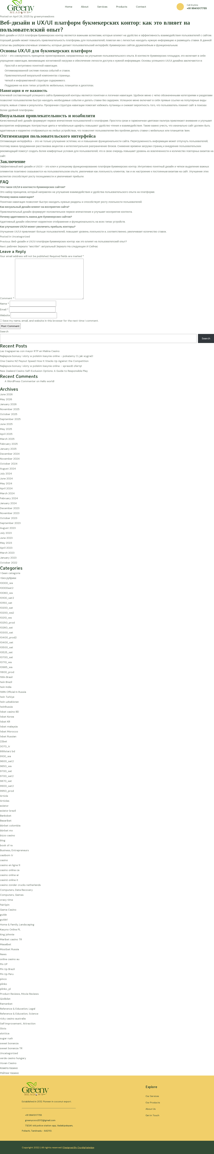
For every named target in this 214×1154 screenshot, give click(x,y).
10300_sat (6, 632)
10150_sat (6, 603)
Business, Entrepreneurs (14, 850)
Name (4, 303)
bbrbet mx (6, 830)
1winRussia (6, 707)
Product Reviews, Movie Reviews (19, 994)
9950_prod (7, 791)
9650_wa (6, 766)
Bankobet (5, 815)
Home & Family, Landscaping (17, 924)
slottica (4, 1033)
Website (5, 315)
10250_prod (7, 622)
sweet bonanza (9, 1043)
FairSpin (4, 905)
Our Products (153, 1102)
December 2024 (10, 454)
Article (4, 796)
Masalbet (5, 944)
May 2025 (6, 429)
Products (121, 6)
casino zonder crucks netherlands (20, 885)
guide (3, 914)
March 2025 (7, 439)
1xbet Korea (7, 716)
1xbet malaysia (9, 726)
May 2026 (6, 399)
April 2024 (6, 488)
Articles (4, 801)
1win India (5, 687)
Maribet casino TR (11, 939)
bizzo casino (7, 835)
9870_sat (6, 781)
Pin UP (3, 964)
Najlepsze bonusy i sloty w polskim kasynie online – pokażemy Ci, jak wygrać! (46, 356)
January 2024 (8, 503)
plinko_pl (5, 989)
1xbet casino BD (9, 711)
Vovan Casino (8, 1063)
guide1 (4, 919)
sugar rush (6, 1038)
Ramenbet (6, 1004)
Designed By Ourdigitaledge (78, 1147)
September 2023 (10, 523)
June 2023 (6, 538)
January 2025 (8, 449)
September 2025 (10, 419)
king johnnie (7, 934)
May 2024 (6, 483)
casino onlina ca (9, 870)
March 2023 (7, 553)
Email (4, 309)
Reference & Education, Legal (17, 1008)
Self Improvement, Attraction (18, 1023)
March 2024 (7, 493)
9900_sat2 (7, 786)
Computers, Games (12, 895)
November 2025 (10, 409)
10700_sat (6, 657)
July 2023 (6, 533)
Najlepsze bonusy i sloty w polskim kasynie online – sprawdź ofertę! (41, 366)
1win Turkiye (7, 697)
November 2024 (10, 458)
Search (4, 331)
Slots (3, 1028)
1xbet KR (5, 721)
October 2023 (8, 518)
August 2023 (8, 528)
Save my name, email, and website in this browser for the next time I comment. (50, 320)
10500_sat (6, 647)
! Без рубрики (8, 578)
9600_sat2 (7, 761)
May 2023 (6, 543)
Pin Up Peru (7, 974)
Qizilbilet (5, 999)
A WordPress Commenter (20, 381)
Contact (141, 6)
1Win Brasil (6, 677)
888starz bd (7, 751)
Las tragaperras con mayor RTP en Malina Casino (30, 351)
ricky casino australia (13, 1018)
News (3, 954)
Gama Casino (8, 909)
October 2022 (8, 562)
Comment (7, 298)
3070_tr (5, 746)
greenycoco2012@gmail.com (40, 1120)
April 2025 (6, 434)
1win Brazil (6, 682)
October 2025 (8, 414)
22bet (3, 741)
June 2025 (6, 424)
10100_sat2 (7, 598)
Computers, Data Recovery (16, 890)
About (85, 6)
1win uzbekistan (9, 702)
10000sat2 (6, 588)
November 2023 (10, 513)
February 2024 (9, 498)
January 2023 (8, 557)
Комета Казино (9, 1068)
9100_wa (5, 756)
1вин (187, 130)
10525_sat (6, 652)
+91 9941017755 (197, 8)
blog (2, 840)
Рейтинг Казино (9, 1073)
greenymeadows (44, 16)
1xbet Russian (8, 736)
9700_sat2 (7, 776)
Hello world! (47, 381)
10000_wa (6, 583)
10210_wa (6, 617)
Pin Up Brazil (7, 969)
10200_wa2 (7, 612)
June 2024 (6, 478)
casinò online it (9, 880)
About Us (151, 1108)
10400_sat (6, 642)
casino (4, 860)
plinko (3, 984)
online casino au (9, 959)
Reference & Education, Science (19, 1013)
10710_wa (6, 662)
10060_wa (6, 593)
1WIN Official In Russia (13, 692)
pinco (3, 979)
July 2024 (6, 473)
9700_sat (6, 771)
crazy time (6, 900)
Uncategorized (21, 236)
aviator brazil (8, 810)
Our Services (152, 1096)
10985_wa (6, 667)
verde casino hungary (13, 1058)
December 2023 (10, 508)
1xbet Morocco (9, 731)
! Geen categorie (10, 573)
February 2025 (9, 444)
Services (102, 6)
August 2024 (8, 468)
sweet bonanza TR (11, 1048)
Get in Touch (152, 1115)
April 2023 (6, 548)
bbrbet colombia (10, 825)
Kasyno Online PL (10, 929)
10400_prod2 (8, 637)
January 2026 (8, 404)
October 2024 (8, 463)
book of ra (6, 845)
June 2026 (6, 394)
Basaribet (6, 820)
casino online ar (9, 875)
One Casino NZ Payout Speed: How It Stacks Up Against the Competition (44, 361)
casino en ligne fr (10, 865)
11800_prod (7, 672)
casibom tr (6, 855)
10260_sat (6, 627)
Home (68, 6)
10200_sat (6, 608)
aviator (4, 806)
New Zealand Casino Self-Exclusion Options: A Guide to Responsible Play (44, 371)
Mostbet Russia (9, 949)
